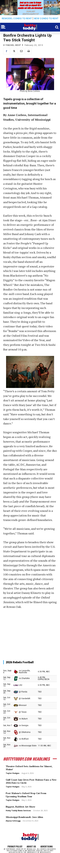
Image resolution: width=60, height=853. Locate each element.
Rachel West (13, 45)
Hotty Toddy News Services (18, 810)
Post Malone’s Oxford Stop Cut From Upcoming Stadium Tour (26, 795)
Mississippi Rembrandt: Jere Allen (24, 817)
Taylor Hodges (12, 773)
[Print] (28, 51)
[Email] (21, 51)
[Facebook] (6, 51)
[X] (14, 51)
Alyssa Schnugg (13, 821)
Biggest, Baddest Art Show (20, 806)
